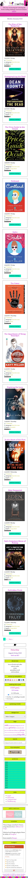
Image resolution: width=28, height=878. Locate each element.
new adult (12, 427)
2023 (6, 767)
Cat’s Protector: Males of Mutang (15, 542)
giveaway (12, 727)
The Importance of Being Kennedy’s (15, 335)
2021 (6, 771)
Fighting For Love (15, 387)
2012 (6, 784)
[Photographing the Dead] (15, 92)
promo (22, 730)
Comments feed (11, 799)
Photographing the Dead (15, 77)
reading (6, 732)
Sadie (15, 232)
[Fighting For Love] (15, 404)
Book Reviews (16, 62)
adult (11, 64)
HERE (14, 11)
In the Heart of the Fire (15, 440)
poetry (19, 730)
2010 (6, 787)
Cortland (15, 181)
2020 (6, 773)
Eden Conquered (15, 490)
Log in (9, 796)
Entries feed (10, 797)
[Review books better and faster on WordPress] (18, 814)
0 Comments (9, 60)
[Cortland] (15, 197)
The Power (15, 283)
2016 (6, 776)
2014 (6, 780)
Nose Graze (20, 875)
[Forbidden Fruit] (15, 606)
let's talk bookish (18, 727)
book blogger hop (17, 725)
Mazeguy (14, 838)
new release (14, 730)
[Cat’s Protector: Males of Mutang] (15, 557)
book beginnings (11, 725)
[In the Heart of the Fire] (15, 455)
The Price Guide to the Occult (15, 128)
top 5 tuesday (15, 732)
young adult (13, 168)
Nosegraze (13, 834)
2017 (6, 775)
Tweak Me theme (9, 875)
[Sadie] (15, 248)
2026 (6, 762)
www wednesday (13, 734)
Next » (11, 639)
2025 (6, 764)
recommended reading (10, 732)
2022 (6, 769)
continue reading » (15, 69)
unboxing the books (7, 734)
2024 (6, 765)
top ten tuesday (20, 732)
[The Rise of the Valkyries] (15, 41)
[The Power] (15, 299)
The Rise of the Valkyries (15, 25)
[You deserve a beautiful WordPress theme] (10, 814)
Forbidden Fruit (15, 590)
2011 (6, 785)
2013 (6, 782)
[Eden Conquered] (15, 506)
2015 (6, 778)
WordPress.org (11, 801)
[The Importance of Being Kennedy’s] (15, 352)
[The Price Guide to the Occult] (15, 145)
